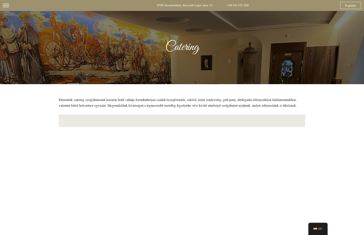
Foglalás (350, 5)
